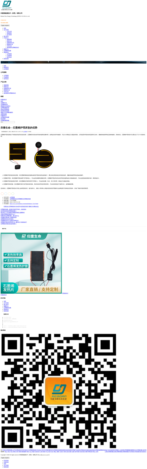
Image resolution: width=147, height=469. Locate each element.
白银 (73, 451)
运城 (67, 451)
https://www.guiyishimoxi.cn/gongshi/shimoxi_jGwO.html (24, 203)
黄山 (94, 451)
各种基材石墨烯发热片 (13, 47)
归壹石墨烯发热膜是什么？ (8, 214)
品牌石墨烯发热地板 (83, 450)
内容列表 (6, 462)
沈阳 (70, 451)
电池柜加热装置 (5, 110)
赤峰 (86, 451)
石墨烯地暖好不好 (127, 451)
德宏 (33, 451)
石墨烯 (30, 450)
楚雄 (14, 451)
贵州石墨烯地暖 (46, 450)
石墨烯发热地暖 (5, 117)
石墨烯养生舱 (7, 50)
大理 (17, 451)
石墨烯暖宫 (20, 199)
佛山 (55, 451)
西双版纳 (23, 451)
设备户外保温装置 (109, 450)
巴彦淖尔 (37, 451)
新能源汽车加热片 (5, 106)
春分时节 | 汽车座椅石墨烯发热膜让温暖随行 (13, 212)
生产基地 (9, 34)
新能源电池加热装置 (65, 450)
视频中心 (6, 49)
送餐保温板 (4, 114)
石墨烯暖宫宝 (13, 199)
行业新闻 (9, 55)
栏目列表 (6, 460)
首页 (5, 28)
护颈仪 (4, 450)
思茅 (75, 451)
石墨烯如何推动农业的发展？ (9, 223)
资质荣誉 (9, 33)
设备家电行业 (10, 42)
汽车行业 (9, 45)
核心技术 (6, 36)
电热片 (133, 451)
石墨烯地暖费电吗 (99, 450)
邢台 (9, 451)
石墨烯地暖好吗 (5, 107)
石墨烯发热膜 (27, 199)
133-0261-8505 (7, 317)
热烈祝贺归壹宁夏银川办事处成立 (29, 206)
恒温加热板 (92, 450)
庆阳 (20, 451)
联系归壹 (6, 58)
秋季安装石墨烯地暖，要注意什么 (10, 215)
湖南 (58, 451)
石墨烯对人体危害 (119, 450)
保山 (6, 451)
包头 (11, 451)
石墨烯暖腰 (127, 450)
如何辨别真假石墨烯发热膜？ (9, 211)
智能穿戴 (9, 39)
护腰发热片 (4, 115)
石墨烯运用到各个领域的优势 (9, 217)
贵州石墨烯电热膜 (55, 450)
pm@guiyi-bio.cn (8, 320)
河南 (64, 451)
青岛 (28, 451)
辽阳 (41, 451)
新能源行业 (10, 44)
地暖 (131, 450)
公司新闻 (9, 53)
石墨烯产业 (4, 102)
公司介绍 (9, 31)
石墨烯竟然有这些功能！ (7, 219)
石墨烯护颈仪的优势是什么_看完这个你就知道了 (14, 222)
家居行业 (9, 41)
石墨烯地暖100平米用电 (12, 450)
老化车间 (21, 450)
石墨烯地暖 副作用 (141, 450)
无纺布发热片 (142, 451)
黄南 (78, 451)
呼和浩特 (90, 451)
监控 (2, 101)
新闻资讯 (6, 52)
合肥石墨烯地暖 (117, 451)
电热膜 (137, 451)
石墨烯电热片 (4, 104)
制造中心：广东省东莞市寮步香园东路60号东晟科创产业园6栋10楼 (15, 327)
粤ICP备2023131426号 (44, 454)
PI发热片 (26, 450)
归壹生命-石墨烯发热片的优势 (12, 206)
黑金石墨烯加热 (5, 109)
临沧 (49, 451)
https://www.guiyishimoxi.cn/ (11, 321)
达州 (97, 451)
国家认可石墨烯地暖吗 (7, 112)
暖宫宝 (134, 450)
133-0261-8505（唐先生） (10, 318)
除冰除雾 (3, 118)
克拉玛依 (82, 451)
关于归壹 (6, 29)
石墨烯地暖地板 (5, 120)
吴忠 (52, 451)
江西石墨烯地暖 (109, 451)
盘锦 (44, 451)
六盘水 (61, 451)
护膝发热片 (4, 99)
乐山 (30, 451)
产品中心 (6, 37)
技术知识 (9, 57)
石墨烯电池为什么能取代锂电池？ (10, 220)
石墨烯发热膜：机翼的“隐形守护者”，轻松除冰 (13, 209)
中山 (47, 451)
